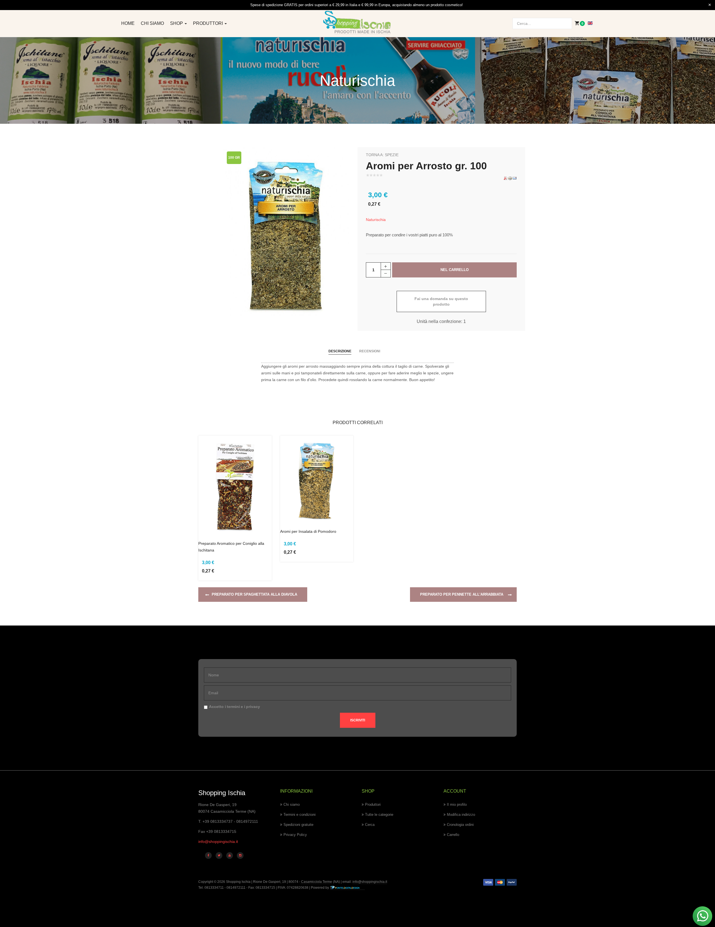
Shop (177, 23)
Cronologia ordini (460, 825)
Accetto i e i (234, 706)
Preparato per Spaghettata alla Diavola (254, 594)
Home (128, 23)
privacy (253, 706)
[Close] (710, 5)
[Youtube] (229, 855)
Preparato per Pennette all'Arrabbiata (461, 594)
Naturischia (376, 219)
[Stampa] (510, 178)
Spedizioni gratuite (298, 825)
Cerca (370, 825)
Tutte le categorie (379, 814)
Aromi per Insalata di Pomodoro (308, 531)
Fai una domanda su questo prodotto (441, 301)
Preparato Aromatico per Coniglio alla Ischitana (231, 546)
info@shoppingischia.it (218, 841)
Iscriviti (357, 720)
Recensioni (369, 351)
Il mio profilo (457, 804)
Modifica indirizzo (461, 814)
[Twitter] (219, 855)
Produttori (208, 23)
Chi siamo (152, 23)
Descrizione (339, 351)
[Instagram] (240, 855)
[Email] (514, 178)
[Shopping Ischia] (358, 23)
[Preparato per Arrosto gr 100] (286, 231)
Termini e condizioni (299, 814)
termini (233, 706)
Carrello (453, 835)
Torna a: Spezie (382, 155)
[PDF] (505, 178)
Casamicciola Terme (316, 882)
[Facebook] (208, 855)
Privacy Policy (295, 835)
